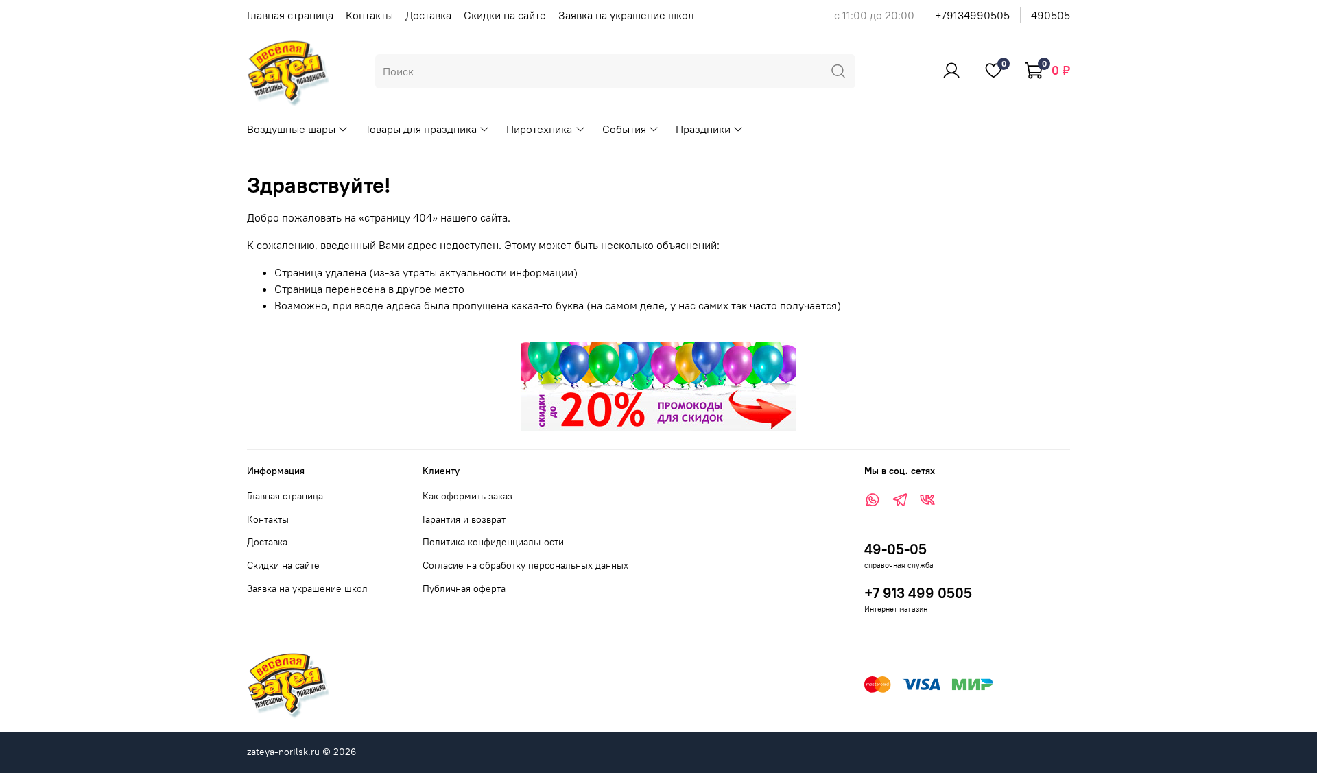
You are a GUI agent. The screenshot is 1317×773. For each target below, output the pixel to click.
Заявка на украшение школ (626, 15)
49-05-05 (895, 549)
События (624, 129)
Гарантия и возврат (464, 519)
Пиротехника (539, 129)
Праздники (703, 129)
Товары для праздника (421, 129)
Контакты (369, 15)
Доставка (428, 15)
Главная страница (290, 15)
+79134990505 (972, 15)
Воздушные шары (291, 129)
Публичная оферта (464, 588)
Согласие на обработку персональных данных (525, 565)
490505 (1050, 15)
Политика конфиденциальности (493, 542)
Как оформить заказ (467, 496)
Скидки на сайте (505, 15)
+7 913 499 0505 (918, 593)
